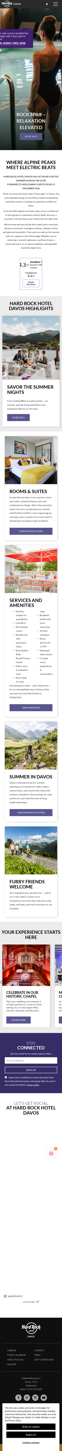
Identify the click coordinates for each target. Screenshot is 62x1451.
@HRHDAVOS (15, 1296)
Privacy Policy (14, 1420)
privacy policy (33, 1085)
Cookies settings (31, 1442)
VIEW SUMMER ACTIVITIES (31, 812)
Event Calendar (16, 1355)
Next (61, 982)
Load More (29, 1302)
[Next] (57, 78)
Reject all (31, 1434)
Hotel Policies (15, 1359)
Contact (39, 1350)
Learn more (18, 1020)
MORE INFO (31, 136)
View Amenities (31, 707)
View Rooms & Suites (31, 531)
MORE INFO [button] (18, 417)
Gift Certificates (44, 1359)
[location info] (47, 4)
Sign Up (31, 1069)
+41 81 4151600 (34, 1389)
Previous (1, 982)
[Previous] (4, 78)
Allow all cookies (31, 1426)
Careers (11, 1350)
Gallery (11, 1364)
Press (37, 1355)
